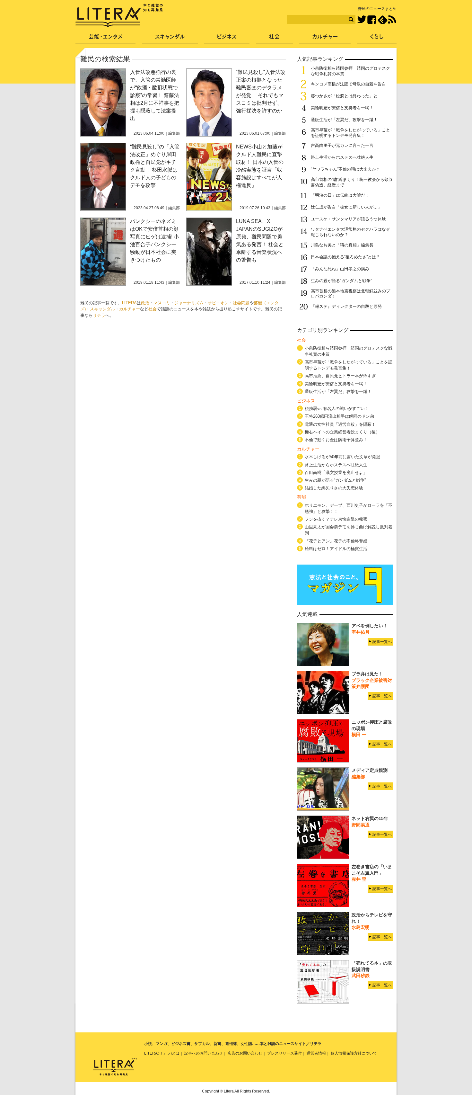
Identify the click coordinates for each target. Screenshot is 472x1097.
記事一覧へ (382, 641)
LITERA (129, 302)
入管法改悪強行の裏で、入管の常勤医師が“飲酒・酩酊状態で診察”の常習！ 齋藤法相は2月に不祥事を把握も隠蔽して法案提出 (154, 95)
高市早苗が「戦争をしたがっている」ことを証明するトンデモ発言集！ (350, 133)
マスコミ (161, 302)
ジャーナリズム (189, 302)
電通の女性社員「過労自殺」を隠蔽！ (340, 424)
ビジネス (226, 38)
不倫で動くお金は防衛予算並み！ (336, 439)
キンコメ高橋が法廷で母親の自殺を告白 (348, 84)
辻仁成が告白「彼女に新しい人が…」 (346, 207)
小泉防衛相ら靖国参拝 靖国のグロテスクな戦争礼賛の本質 (348, 351)
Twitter (361, 19)
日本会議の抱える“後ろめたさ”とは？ (345, 256)
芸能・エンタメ (105, 38)
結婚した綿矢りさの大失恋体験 (334, 488)
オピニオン (218, 302)
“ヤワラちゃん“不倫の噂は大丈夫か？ (345, 169)
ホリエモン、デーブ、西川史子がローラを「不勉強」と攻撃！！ (348, 508)
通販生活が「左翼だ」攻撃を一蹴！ (344, 119)
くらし (377, 38)
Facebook (371, 19)
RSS (392, 19)
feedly (383, 19)
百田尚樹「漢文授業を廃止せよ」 (336, 472)
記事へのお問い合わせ (203, 1053)
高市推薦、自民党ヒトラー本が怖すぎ (340, 375)
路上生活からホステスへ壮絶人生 (342, 157)
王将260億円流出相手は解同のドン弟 (339, 416)
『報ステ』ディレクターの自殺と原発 (346, 306)
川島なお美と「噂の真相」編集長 (342, 245)
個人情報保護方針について (354, 1053)
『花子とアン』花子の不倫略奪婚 (336, 541)
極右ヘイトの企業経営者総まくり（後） (342, 432)
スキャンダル (102, 309)
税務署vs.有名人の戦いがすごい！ (337, 408)
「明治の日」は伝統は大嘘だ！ (340, 195)
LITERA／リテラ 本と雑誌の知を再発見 (119, 15)
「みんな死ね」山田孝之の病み (340, 268)
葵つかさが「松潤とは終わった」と (344, 96)
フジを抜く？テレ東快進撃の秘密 (336, 519)
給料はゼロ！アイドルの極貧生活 (336, 548)
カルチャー (129, 309)
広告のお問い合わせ (245, 1053)
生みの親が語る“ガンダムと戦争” (341, 280)
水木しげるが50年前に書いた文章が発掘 (342, 456)
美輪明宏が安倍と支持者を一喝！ (342, 107)
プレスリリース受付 (284, 1053)
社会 (152, 309)
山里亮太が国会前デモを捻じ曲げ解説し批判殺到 (348, 529)
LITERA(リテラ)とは (161, 1053)
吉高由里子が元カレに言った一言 (342, 145)
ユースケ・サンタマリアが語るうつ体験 (348, 219)
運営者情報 (316, 1053)
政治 (145, 302)
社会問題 (241, 302)
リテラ (99, 315)
